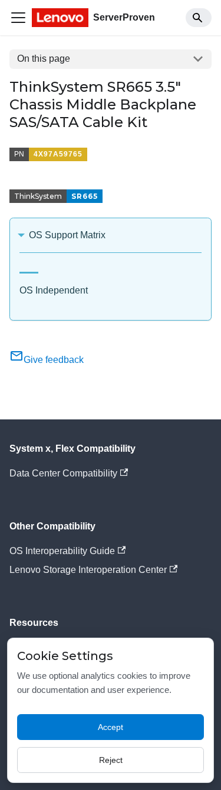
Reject (111, 760)
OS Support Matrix (67, 235)
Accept (110, 727)
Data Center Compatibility (63, 473)
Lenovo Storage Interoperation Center (88, 570)
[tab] (28, 268)
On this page (43, 59)
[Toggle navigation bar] (18, 17)
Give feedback (54, 360)
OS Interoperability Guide (62, 551)
